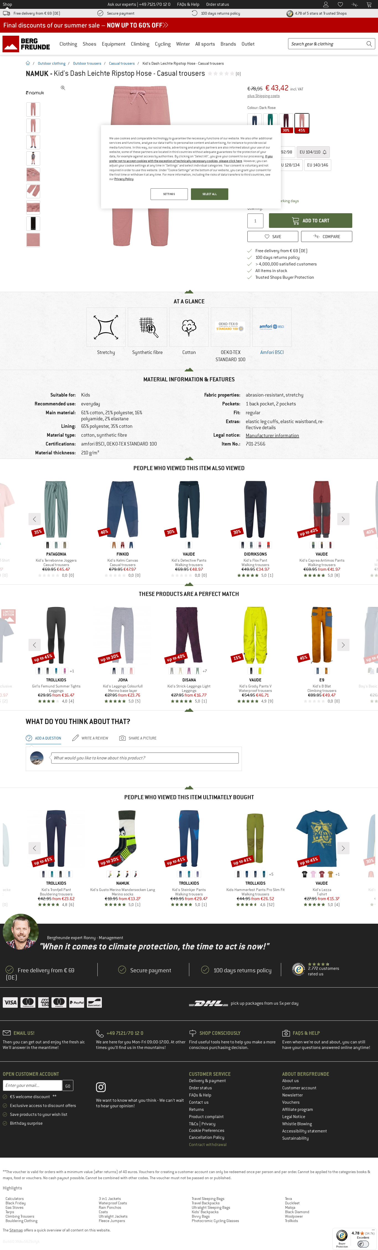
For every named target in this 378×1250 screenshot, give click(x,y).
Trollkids (291, 1220)
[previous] (35, 519)
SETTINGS (169, 194)
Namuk (37, 73)
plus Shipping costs (263, 95)
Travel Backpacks (206, 1202)
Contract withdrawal (208, 1144)
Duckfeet (292, 1202)
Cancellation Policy (206, 1137)
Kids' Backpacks (205, 1211)
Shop (7, 4)
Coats (103, 1211)
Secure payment (120, 13)
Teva (288, 1198)
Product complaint (206, 1116)
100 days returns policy (220, 13)
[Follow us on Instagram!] (105, 1088)
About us (290, 1081)
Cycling (163, 44)
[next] (343, 519)
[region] (191, 167)
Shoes (89, 44)
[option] (106, 336)
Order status (200, 1088)
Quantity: (254, 208)
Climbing (140, 44)
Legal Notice (293, 1116)
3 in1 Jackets (110, 1198)
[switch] (363, 1244)
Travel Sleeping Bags (208, 1198)
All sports (205, 44)
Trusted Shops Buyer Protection (284, 277)
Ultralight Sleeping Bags (211, 1207)
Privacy (208, 1124)
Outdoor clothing (51, 63)
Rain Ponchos (110, 1207)
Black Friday (16, 1202)
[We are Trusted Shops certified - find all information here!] (299, 969)
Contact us (199, 1102)
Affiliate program (297, 1109)
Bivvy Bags (201, 1216)
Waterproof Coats (113, 1202)
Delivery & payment (207, 1081)
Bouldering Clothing (21, 1220)
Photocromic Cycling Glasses (215, 1220)
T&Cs (194, 1124)
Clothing (68, 44)
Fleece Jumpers (112, 1220)
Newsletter (292, 1095)
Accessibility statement (304, 1131)
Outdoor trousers (87, 63)
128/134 (289, 165)
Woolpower (294, 1216)
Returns (196, 1109)
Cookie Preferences (206, 1130)
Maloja (290, 1207)
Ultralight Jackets (113, 1216)
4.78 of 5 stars (320, 13)
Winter (183, 44)
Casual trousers (122, 63)
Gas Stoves (15, 1207)
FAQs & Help (200, 1095)
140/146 (317, 165)
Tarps (10, 1211)
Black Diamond (297, 1211)
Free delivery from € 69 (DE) (37, 13)
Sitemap (16, 1230)
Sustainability (295, 1138)
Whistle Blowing (297, 1124)
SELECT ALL (210, 194)
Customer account (299, 1088)
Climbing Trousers (20, 1216)
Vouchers (291, 1102)
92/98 (283, 152)
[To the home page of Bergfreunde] (28, 43)
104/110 (310, 152)
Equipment (113, 44)
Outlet (248, 44)
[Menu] (373, 1231)
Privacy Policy (123, 179)
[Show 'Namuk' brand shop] (35, 92)
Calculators (15, 1198)
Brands (228, 44)
